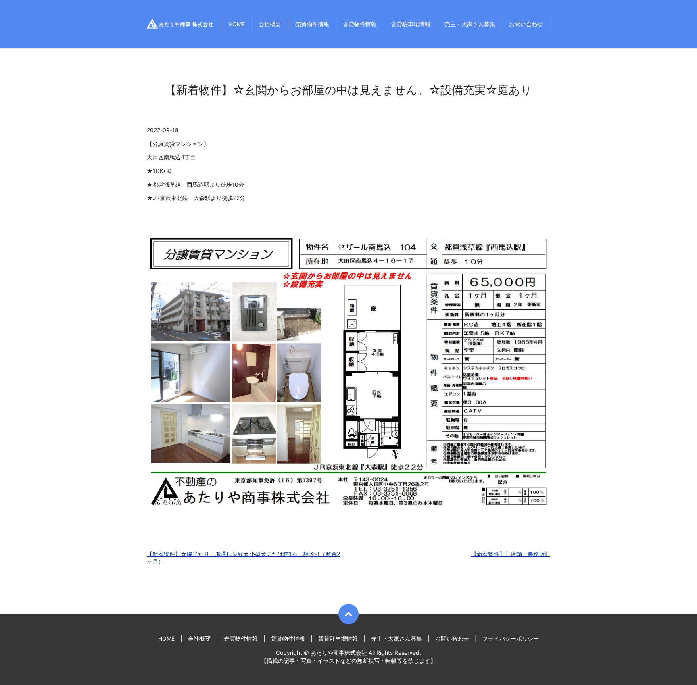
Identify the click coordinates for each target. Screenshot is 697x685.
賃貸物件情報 (360, 24)
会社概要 (270, 24)
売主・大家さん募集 (469, 24)
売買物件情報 (312, 24)
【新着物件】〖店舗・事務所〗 (510, 553)
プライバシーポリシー (510, 638)
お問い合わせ (526, 24)
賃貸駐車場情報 (410, 24)
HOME (236, 24)
